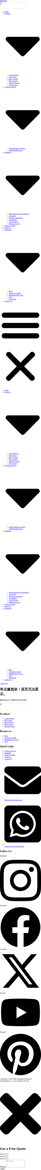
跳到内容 (3, 1)
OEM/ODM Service (16, 150)
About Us (7, 228)
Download (12, 299)
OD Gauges (13, 85)
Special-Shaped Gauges (17, 148)
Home (6, 12)
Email (2, 1156)
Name (2, 1154)
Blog (10, 291)
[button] (20, 346)
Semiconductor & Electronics (19, 214)
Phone (2, 1159)
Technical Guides (15, 293)
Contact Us (8, 301)
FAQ (10, 297)
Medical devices (14, 224)
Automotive (13, 220)
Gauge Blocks (14, 75)
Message (3, 1167)
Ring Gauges (13, 79)
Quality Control (9, 226)
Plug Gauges (13, 81)
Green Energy (13, 222)
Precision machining (16, 218)
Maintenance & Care (16, 295)
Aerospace (12, 216)
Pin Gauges (13, 77)
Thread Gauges (14, 83)
